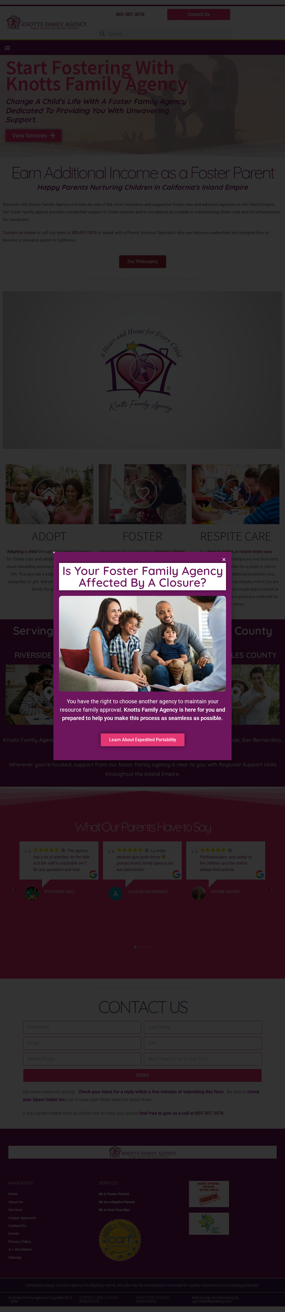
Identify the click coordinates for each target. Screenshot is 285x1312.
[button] (224, 559)
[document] (142, 656)
